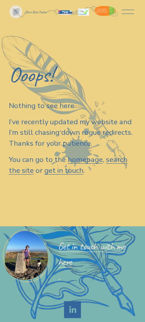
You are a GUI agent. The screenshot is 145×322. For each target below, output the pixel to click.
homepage (85, 159)
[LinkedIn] (72, 309)
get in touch (63, 170)
